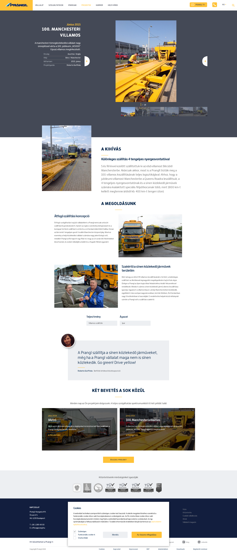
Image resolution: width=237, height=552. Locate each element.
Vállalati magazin (189, 522)
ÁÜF (148, 549)
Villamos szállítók (96, 323)
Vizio (185, 509)
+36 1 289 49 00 (37, 525)
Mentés (115, 535)
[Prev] (87, 61)
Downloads (181, 549)
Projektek (86, 5)
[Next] (204, 61)
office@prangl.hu (38, 528)
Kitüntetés (187, 513)
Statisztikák (83, 538)
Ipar (123, 323)
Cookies (102, 549)
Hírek (185, 519)
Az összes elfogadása (146, 535)
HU (223, 5)
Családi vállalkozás (190, 516)
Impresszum (133, 549)
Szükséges (82, 532)
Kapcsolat (116, 549)
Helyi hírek (113, 5)
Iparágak (72, 5)
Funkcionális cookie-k (86, 535)
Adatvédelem (163, 549)
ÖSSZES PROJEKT (118, 460)
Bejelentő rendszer (200, 549)
